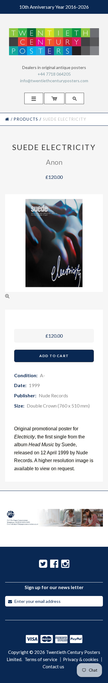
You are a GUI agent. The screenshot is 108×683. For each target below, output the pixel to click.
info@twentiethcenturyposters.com (54, 80)
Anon (54, 162)
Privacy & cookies (80, 659)
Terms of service (41, 659)
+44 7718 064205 (54, 74)
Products (26, 119)
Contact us (53, 666)
